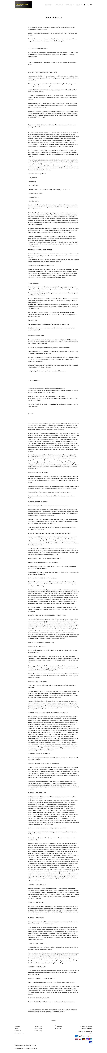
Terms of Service (19, 1033)
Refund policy (38, 1030)
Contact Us (18, 1030)
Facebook (59, 1026)
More (78, 5)
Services (48, 5)
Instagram (59, 1028)
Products (69, 5)
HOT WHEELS (59, 5)
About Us (17, 1026)
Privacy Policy (38, 1026)
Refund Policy (38, 1028)
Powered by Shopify (87, 1028)
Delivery (17, 1028)
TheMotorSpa (88, 1026)
